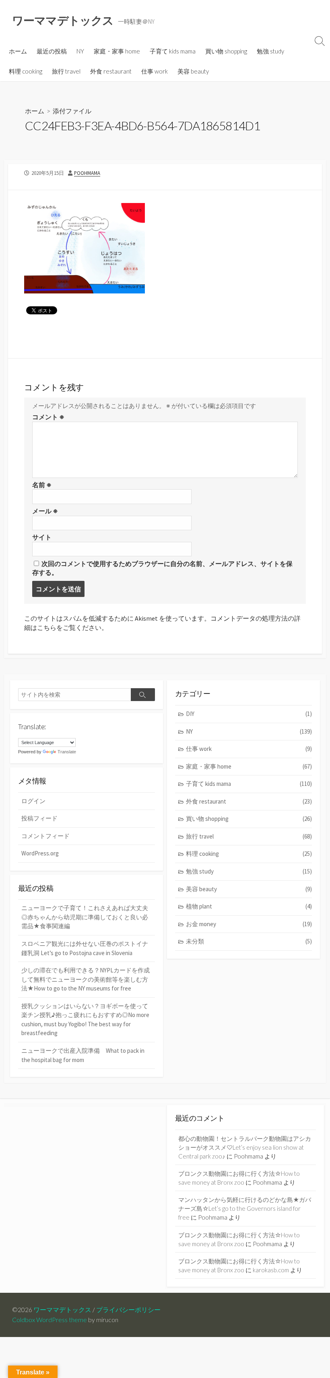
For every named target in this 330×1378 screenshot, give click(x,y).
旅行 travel (66, 71)
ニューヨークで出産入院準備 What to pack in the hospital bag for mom (82, 1055)
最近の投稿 (52, 51)
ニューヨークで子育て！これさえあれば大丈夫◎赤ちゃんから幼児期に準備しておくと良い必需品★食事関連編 (84, 917)
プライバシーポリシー (128, 1309)
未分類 (249, 941)
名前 (42, 485)
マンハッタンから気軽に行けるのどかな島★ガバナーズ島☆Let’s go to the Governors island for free (244, 1208)
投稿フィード (39, 818)
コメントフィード (45, 836)
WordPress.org (40, 853)
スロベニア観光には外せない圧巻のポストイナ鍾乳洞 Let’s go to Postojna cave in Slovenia (84, 948)
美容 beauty (193, 71)
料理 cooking (25, 71)
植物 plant (249, 906)
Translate (67, 751)
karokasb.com (271, 1269)
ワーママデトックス (62, 1309)
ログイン (33, 801)
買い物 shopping (226, 51)
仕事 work (154, 71)
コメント (48, 417)
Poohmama (87, 173)
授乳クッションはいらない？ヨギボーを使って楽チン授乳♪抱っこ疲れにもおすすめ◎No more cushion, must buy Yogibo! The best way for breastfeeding (85, 1019)
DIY (249, 714)
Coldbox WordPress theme (49, 1319)
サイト (42, 537)
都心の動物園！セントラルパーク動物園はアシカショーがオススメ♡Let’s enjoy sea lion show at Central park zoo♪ (244, 1147)
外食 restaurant (111, 71)
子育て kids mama (173, 51)
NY (80, 51)
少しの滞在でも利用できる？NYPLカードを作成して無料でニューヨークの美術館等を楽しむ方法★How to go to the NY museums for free (85, 979)
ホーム (18, 51)
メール (45, 511)
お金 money (249, 924)
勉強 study (270, 51)
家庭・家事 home (117, 51)
